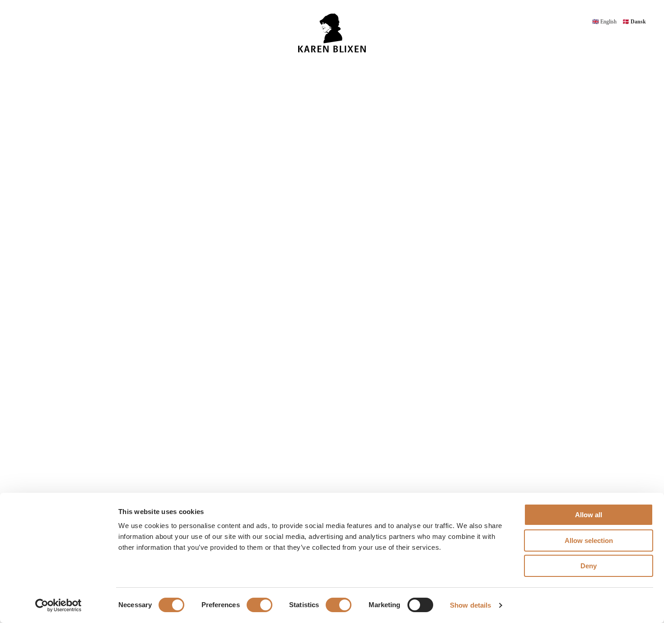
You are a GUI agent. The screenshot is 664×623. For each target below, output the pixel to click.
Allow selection (589, 540)
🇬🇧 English (605, 22)
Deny (588, 566)
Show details (470, 605)
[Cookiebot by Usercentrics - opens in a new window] (58, 605)
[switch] (259, 605)
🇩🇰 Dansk (634, 22)
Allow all (588, 515)
